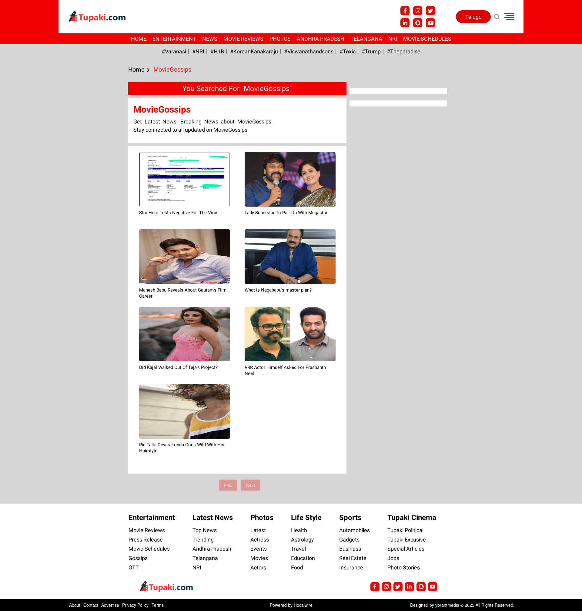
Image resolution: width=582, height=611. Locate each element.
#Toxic (348, 51)
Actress (259, 539)
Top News (204, 530)
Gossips (138, 558)
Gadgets (349, 539)
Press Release (146, 539)
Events (258, 548)
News (209, 38)
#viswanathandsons (308, 51)
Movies (259, 558)
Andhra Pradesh (320, 38)
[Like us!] (405, 10)
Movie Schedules (427, 38)
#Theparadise (403, 51)
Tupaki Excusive (406, 539)
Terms (158, 605)
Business (350, 548)
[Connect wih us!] (405, 22)
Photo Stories (403, 567)
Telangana (366, 38)
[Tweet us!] (417, 10)
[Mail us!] (430, 22)
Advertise (110, 605)
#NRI (198, 51)
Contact (90, 605)
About (74, 605)
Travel (298, 548)
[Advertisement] (27, 213)
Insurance (351, 567)
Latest (258, 530)
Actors (258, 567)
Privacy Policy (135, 605)
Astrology (302, 539)
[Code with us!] (417, 22)
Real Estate (352, 558)
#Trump (371, 51)
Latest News (212, 517)
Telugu (473, 17)
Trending (203, 539)
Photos (280, 38)
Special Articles (405, 548)
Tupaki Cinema (411, 517)
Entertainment (174, 38)
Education (303, 558)
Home (138, 38)
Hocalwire (303, 605)
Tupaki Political (405, 530)
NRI (392, 38)
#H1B (217, 51)
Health (299, 530)
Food (297, 567)
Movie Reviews (243, 38)
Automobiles (354, 530)
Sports (350, 517)
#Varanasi (174, 51)
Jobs (393, 558)
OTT (134, 567)
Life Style (306, 517)
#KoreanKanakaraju (254, 51)
